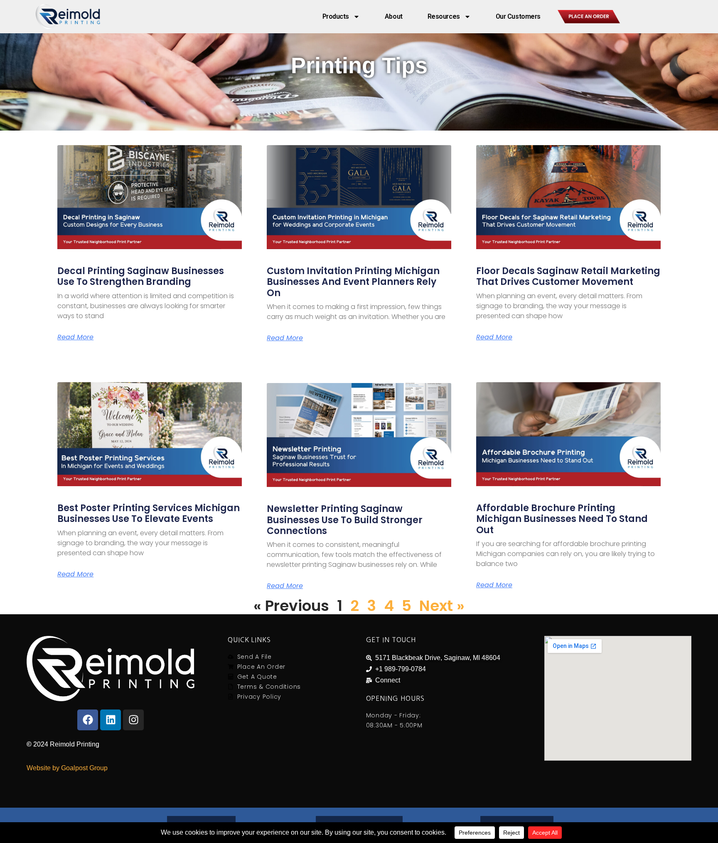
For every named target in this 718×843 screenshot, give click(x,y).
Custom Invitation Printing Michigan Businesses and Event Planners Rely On (353, 282)
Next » (442, 605)
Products (335, 16)
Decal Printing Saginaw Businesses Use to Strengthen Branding (140, 276)
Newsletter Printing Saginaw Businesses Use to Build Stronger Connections (345, 519)
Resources (444, 16)
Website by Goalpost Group (67, 767)
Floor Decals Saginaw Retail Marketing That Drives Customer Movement (568, 276)
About (394, 16)
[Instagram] (133, 720)
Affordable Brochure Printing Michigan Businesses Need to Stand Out (562, 519)
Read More (75, 337)
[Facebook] (87, 720)
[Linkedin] (110, 720)
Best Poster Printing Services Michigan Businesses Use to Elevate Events (148, 513)
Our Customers (518, 16)
